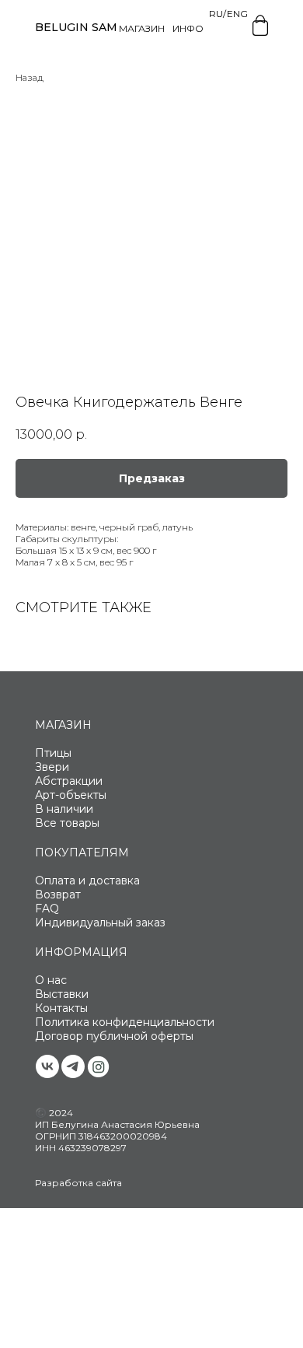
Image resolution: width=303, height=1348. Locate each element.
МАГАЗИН (142, 28)
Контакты (61, 1008)
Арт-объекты (70, 795)
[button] (151, 478)
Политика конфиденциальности (124, 1022)
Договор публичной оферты (114, 1036)
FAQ (47, 909)
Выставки (62, 994)
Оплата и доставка (87, 881)
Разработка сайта (78, 1183)
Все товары (67, 823)
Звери (52, 767)
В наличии (64, 809)
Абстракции (69, 781)
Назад (30, 77)
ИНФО (188, 28)
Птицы (53, 753)
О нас (51, 980)
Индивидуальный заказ (100, 923)
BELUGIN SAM (76, 27)
